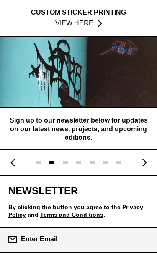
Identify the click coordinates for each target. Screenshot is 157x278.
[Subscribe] (143, 239)
